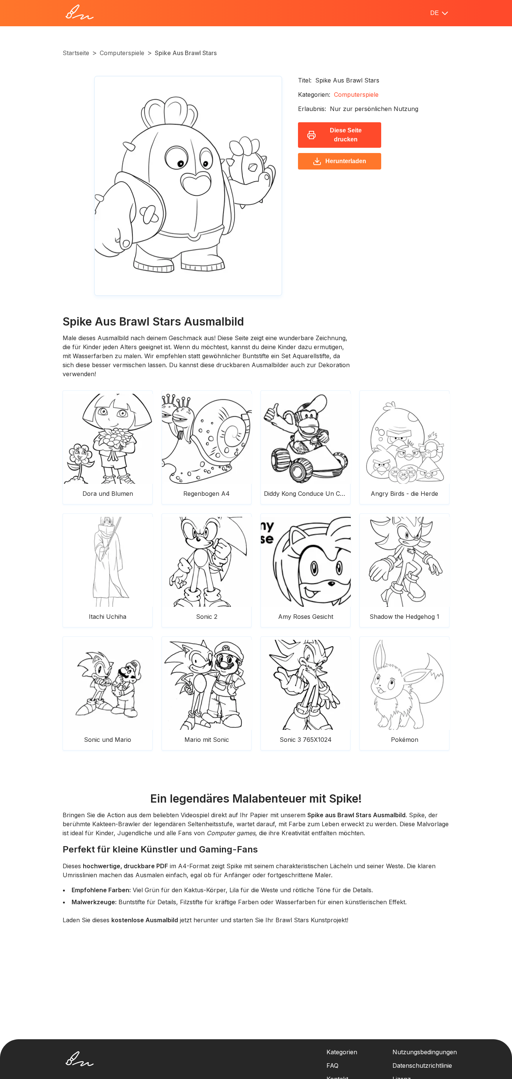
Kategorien (341, 1052)
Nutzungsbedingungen (424, 1052)
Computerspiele (122, 53)
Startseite (76, 53)
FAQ (332, 1065)
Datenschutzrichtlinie (422, 1065)
